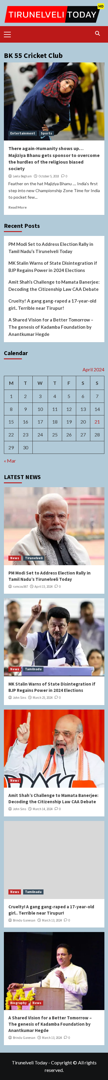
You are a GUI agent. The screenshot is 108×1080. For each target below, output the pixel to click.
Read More (17, 207)
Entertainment (22, 133)
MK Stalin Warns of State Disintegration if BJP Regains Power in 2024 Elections (52, 266)
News (14, 558)
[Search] (97, 33)
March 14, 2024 (42, 809)
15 (11, 421)
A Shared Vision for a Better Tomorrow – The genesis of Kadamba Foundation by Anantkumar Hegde (50, 327)
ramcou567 (20, 586)
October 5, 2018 (48, 176)
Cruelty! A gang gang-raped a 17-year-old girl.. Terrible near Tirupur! (52, 304)
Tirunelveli (34, 558)
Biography (18, 1003)
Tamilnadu (33, 669)
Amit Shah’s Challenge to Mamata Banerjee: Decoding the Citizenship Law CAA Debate (54, 285)
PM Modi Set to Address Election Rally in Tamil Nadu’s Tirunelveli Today (50, 247)
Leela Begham (22, 176)
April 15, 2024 (43, 586)
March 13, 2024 (52, 920)
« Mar (10, 460)
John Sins (19, 697)
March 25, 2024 (42, 697)
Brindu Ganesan (24, 920)
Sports (46, 133)
